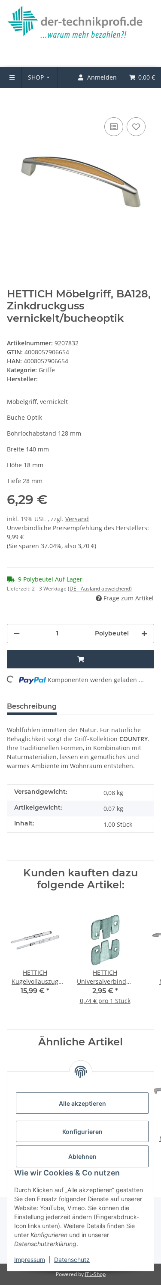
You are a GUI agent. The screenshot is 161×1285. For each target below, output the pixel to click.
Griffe (47, 370)
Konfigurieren (82, 1131)
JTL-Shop (95, 1274)
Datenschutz (72, 1259)
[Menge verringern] (16, 633)
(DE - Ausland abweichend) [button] (100, 588)
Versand (77, 519)
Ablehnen (82, 1156)
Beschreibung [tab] (32, 706)
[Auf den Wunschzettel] (136, 126)
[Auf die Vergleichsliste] (113, 126)
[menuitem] (40, 77)
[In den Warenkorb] (14, 102)
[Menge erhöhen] (144, 633)
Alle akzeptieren (82, 1103)
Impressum (29, 1259)
